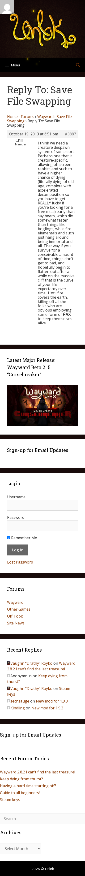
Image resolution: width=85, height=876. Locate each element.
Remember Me (23, 537)
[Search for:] (42, 818)
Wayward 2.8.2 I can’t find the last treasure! (37, 772)
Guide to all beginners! (20, 792)
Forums (27, 116)
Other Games (18, 609)
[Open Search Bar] (78, 65)
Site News (16, 623)
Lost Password (20, 562)
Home (12, 116)
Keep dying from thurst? (21, 779)
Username (16, 497)
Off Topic (15, 616)
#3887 (70, 134)
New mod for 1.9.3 (52, 701)
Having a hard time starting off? (28, 785)
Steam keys (10, 799)
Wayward (45, 116)
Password (15, 517)
